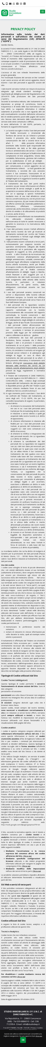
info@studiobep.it (31, 1024)
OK (23, 1040)
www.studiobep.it (18, 595)
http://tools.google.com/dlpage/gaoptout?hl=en (20, 824)
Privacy (33, 1028)
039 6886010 (23, 1021)
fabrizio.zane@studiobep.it (12, 69)
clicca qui (39, 1036)
